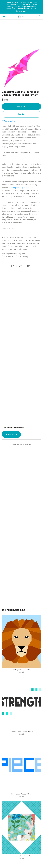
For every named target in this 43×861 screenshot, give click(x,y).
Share (14, 266)
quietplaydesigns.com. (20, 187)
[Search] (37, 16)
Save (30, 266)
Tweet (22, 266)
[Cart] (40, 16)
